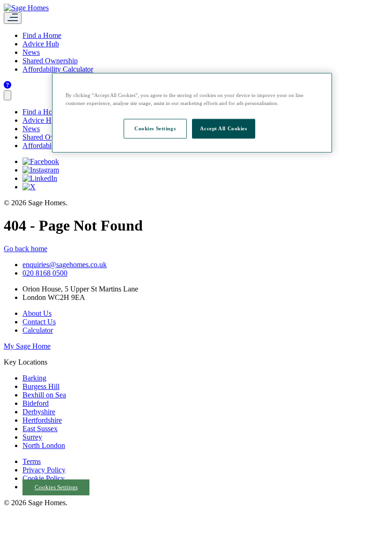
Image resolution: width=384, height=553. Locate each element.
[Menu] (13, 18)
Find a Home (41, 35)
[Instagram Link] (40, 170)
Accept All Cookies (223, 128)
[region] (192, 113)
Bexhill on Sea (44, 395)
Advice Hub (40, 44)
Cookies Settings (56, 487)
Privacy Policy (44, 470)
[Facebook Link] (40, 161)
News (31, 52)
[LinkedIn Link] (39, 178)
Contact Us (39, 322)
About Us (37, 313)
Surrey (32, 437)
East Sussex (40, 429)
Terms (31, 461)
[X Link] (29, 187)
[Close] (7, 95)
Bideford (35, 403)
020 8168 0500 (44, 273)
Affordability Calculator (57, 69)
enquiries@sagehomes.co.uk (64, 265)
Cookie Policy (43, 478)
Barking (34, 378)
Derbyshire (38, 412)
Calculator (37, 330)
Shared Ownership (50, 61)
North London (43, 445)
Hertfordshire (42, 420)
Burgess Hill (40, 386)
